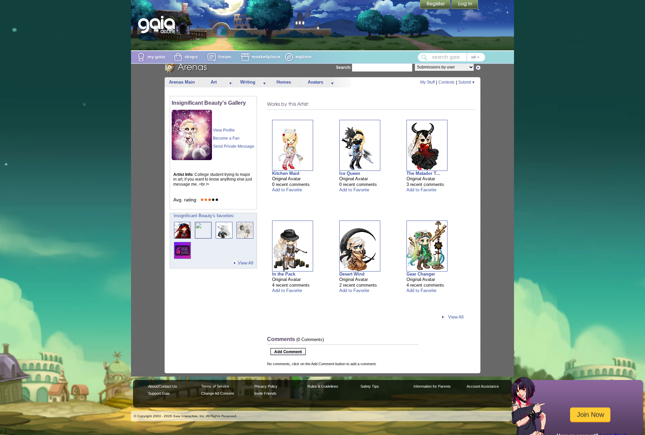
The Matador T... (423, 173)
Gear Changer (420, 274)
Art (214, 82)
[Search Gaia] (424, 57)
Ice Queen (349, 173)
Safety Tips (369, 386)
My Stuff (427, 82)
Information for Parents (432, 386)
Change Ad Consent (217, 393)
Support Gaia (159, 393)
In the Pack (283, 274)
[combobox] (451, 57)
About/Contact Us (162, 386)
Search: (343, 67)
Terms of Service (215, 386)
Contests (446, 82)
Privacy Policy (265, 386)
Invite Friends (265, 393)
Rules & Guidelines (322, 386)
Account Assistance (483, 386)
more (230, 82)
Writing (247, 82)
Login (465, 5)
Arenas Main (182, 82)
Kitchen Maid (285, 173)
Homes (283, 82)
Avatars (315, 82)
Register (436, 5)
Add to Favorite (287, 189)
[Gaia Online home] (158, 24)
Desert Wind (351, 274)
